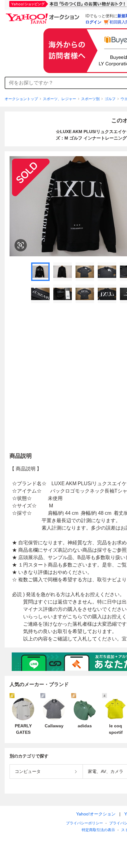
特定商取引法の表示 (98, 830)
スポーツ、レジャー (59, 99)
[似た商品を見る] (20, 245)
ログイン (93, 22)
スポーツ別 (90, 99)
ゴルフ (110, 99)
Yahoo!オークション (96, 813)
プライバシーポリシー (84, 823)
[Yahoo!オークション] (43, 15)
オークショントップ (21, 99)
